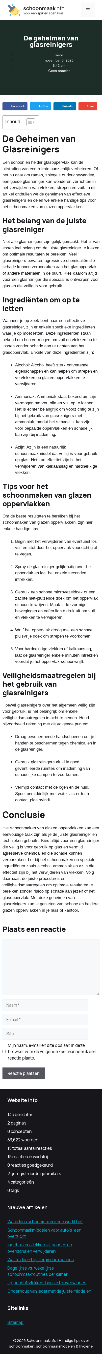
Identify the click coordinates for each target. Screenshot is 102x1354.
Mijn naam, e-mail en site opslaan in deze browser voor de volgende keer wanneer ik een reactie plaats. (52, 1051)
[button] (14, 106)
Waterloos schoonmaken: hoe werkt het (45, 1222)
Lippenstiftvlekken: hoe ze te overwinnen (46, 1283)
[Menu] (88, 9)
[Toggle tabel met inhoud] (28, 122)
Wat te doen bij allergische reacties (40, 1259)
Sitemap (15, 1322)
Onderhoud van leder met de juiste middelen (49, 1291)
